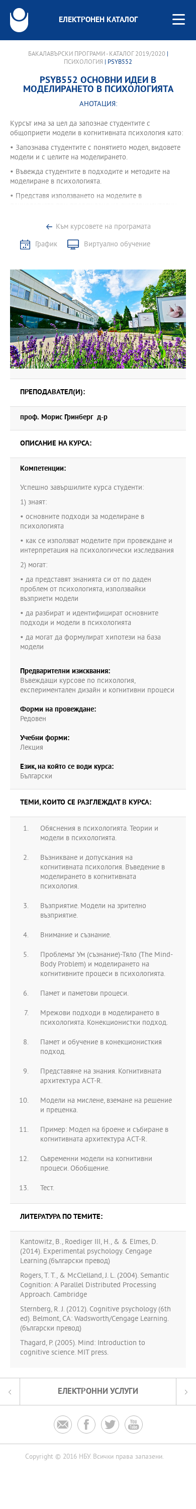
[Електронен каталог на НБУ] (19, 20)
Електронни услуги (98, 1391)
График (46, 244)
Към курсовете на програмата (103, 227)
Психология (83, 62)
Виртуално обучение (117, 244)
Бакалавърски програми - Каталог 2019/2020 (96, 54)
